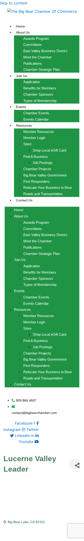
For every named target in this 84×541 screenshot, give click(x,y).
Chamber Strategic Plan (41, 69)
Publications (32, 63)
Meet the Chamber (37, 57)
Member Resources (38, 132)
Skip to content (13, 3)
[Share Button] (74, 464)
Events (21, 107)
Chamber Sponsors (38, 94)
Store (27, 144)
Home (20, 26)
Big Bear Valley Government (44, 175)
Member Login (34, 138)
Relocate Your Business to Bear (47, 187)
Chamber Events (36, 113)
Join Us (21, 76)
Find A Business (35, 157)
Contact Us (24, 200)
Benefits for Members (39, 88)
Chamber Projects (37, 169)
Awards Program (36, 39)
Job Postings (42, 163)
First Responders (36, 181)
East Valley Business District (45, 51)
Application (31, 82)
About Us (23, 32)
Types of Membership (39, 101)
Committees (32, 45)
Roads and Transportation (43, 194)
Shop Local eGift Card (49, 150)
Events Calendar (36, 119)
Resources (24, 125)
